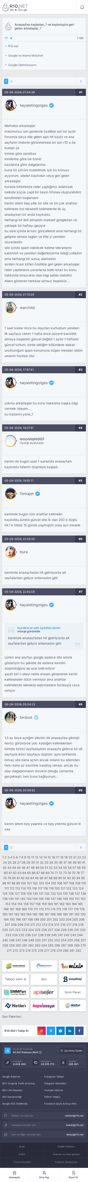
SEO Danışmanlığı (11, 1096)
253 (57, 940)
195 (12, 919)
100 (23, 883)
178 (76, 909)
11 (32, 857)
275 (34, 950)
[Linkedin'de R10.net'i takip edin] (70, 1031)
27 (19, 862)
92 (69, 878)
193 (83, 914)
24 (5, 862)
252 (50, 940)
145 (41, 899)
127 (17, 893)
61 (10, 873)
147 (53, 899)
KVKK (22, 1154)
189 (59, 914)
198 (30, 919)
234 (15, 935)
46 (23, 867)
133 (53, 893)
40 (79, 862)
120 (57, 888)
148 (59, 899)
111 (6, 888)
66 (33, 873)
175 (58, 909)
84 (32, 878)
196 (18, 919)
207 (7, 924)
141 (17, 899)
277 (46, 950)
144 (35, 899)
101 (29, 883)
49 (37, 867)
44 (14, 867)
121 (63, 888)
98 (13, 883)
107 (65, 883)
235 (21, 935)
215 (56, 924)
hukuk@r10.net (75, 1125)
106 (59, 883)
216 (62, 924)
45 (19, 867)
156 (26, 904)
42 (5, 867)
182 (16, 914)
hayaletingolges (34, 105)
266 (57, 945)
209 (20, 924)
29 (28, 862)
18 (61, 857)
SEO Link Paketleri (12, 1090)
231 (76, 930)
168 (18, 909)
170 (30, 909)
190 (65, 914)
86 (41, 878)
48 (32, 867)
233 (8, 935)
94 (78, 878)
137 (77, 893)
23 (84, 857)
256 (77, 940)
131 (41, 893)
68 (43, 873)
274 (28, 950)
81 (18, 878)
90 (60, 878)
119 (51, 888)
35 (56, 862)
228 (57, 930)
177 (70, 909)
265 (51, 945)
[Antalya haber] (15, 966)
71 (56, 873)
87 (46, 878)
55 (65, 867)
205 (75, 919)
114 (23, 888)
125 (5, 893)
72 (60, 873)
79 (9, 878)
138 (83, 893)
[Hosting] (44, 966)
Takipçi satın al (15, 979)
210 (26, 924)
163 (68, 904)
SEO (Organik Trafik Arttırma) (18, 1083)
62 (15, 873)
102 (35, 883)
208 (14, 924)
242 (66, 935)
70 (52, 873)
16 (53, 857)
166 (6, 909)
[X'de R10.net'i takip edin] (51, 1031)
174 (53, 909)
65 (29, 873)
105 (53, 883)
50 (42, 867)
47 (28, 867)
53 (55, 867)
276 (40, 950)
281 (72, 950)
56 (70, 867)
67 (38, 873)
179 (82, 909)
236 (28, 935)
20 (70, 857)
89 (55, 878)
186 (41, 914)
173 (47, 909)
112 (12, 888)
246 (12, 940)
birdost (26, 717)
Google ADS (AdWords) (15, 1103)
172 (41, 909)
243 (73, 935)
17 (57, 857)
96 (4, 883)
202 (55, 919)
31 (37, 862)
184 (28, 914)
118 (45, 888)
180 (5, 914)
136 (71, 893)
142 (22, 899)
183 (22, 914)
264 (44, 945)
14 (45, 857)
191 (71, 914)
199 (36, 919)
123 (74, 888)
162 (62, 904)
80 (14, 878)
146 (47, 899)
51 (46, 867)
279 (59, 950)
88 (51, 878)
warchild (27, 307)
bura (24, 552)
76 (78, 873)
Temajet (27, 493)
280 (66, 950)
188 (53, 914)
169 (24, 909)
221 (11, 930)
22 (79, 857)
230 (70, 930)
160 (50, 904)
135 (65, 893)
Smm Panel (72, 992)
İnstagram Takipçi (54, 1076)
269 (77, 945)
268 (70, 945)
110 (83, 883)
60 (6, 873)
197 (24, 919)
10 (28, 857)
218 (74, 924)
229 (63, 930)
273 (21, 950)
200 (43, 919)
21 (75, 857)
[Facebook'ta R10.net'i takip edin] (79, 1031)
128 (23, 893)
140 (11, 899)
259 (12, 945)
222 (18, 930)
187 (47, 914)
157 (32, 904)
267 (63, 945)
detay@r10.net (75, 1134)
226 (44, 930)
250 (38, 940)
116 (34, 888)
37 (65, 862)
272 (15, 950)
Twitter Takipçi (52, 1096)
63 (19, 873)
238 (41, 935)
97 (9, 883)
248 (24, 940)
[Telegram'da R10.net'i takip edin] (60, 1031)
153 (7, 904)
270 (83, 945)
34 (51, 862)
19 (66, 857)
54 (60, 867)
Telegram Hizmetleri (55, 1083)
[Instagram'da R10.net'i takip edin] (41, 1031)
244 (80, 935)
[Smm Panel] (72, 979)
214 (50, 924)
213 (44, 924)
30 (33, 862)
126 (11, 893)
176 (64, 909)
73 (65, 873)
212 (38, 924)
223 (24, 930)
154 (13, 904)
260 (18, 945)
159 (44, 904)
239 (47, 935)
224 (31, 930)
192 (77, 914)
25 (9, 862)
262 (31, 945)
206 (81, 919)
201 (49, 919)
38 (70, 862)
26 (14, 862)
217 (68, 924)
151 (77, 899)
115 (29, 888)
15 (49, 857)
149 (65, 899)
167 (12, 909)
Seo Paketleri (11, 1016)
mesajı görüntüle (28, 631)
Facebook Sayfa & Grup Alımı (60, 1103)
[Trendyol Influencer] (72, 966)
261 (24, 945)
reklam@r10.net (74, 1115)
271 (9, 950)
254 (63, 940)
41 (83, 862)
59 (83, 867)
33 (46, 862)
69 (47, 873)
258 (5, 945)
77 (82, 873)
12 (36, 857)
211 (32, 924)
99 (18, 883)
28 (23, 862)
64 (24, 873)
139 (5, 899)
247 (18, 940)
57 (74, 867)
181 (10, 914)
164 (74, 904)
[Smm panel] (15, 992)
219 (81, 924)
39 (74, 862)
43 (9, 867)
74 (69, 873)
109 (77, 883)
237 (34, 935)
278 (53, 950)
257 (83, 940)
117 (40, 888)
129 (29, 893)
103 (41, 883)
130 (35, 893)
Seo (44, 979)
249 (31, 940)
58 (79, 867)
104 (47, 883)
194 (6, 919)
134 (59, 893)
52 (51, 867)
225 (37, 930)
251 (44, 940)
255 (70, 940)
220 (5, 930)
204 (68, 919)
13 (40, 857)
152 (83, 899)
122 (68, 888)
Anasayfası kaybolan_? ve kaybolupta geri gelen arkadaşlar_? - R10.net (15, 7)
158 (38, 904)
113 (17, 888)
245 (5, 940)
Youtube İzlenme (53, 1090)
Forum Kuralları (22, 1162)
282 (78, 950)
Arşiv (22, 1146)
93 (74, 878)
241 (60, 935)
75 (73, 873)
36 (60, 862)
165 (80, 904)
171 (36, 909)
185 (35, 914)
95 (83, 878)
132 (47, 893)
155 (20, 904)
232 (83, 930)
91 (64, 878)
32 (42, 862)
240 (54, 935)
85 (37, 878)
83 (27, 878)
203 (62, 919)
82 (23, 878)
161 (56, 904)
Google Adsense (11, 1076)
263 (37, 945)
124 (81, 888)
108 (71, 883)
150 (71, 899)
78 (5, 878)
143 (28, 899)
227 (50, 930)
